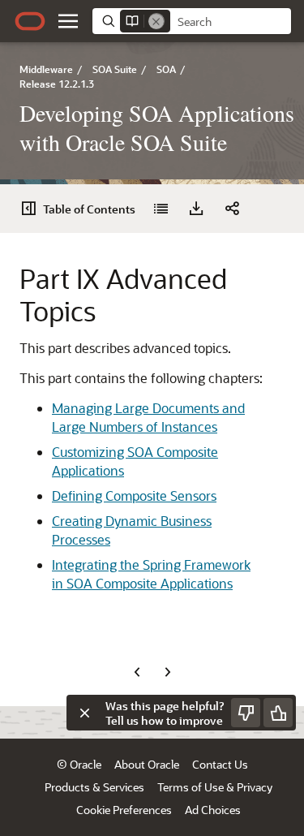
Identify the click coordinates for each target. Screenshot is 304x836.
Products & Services (94, 787)
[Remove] (156, 21)
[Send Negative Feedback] (245, 712)
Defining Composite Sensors (134, 495)
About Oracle (146, 764)
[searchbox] (231, 21)
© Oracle (79, 764)
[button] (68, 21)
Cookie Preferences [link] (124, 810)
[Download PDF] (196, 208)
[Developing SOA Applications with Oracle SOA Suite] (160, 208)
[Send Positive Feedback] (278, 712)
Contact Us (220, 764)
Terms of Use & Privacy (214, 787)
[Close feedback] (84, 712)
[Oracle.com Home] (30, 21)
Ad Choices (213, 810)
